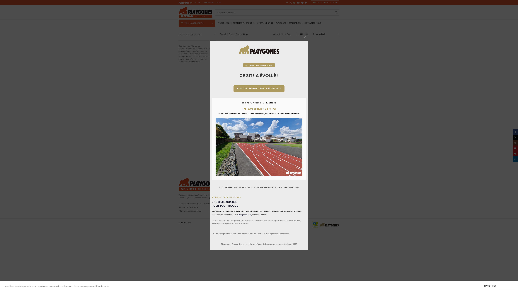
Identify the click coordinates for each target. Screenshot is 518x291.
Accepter (506, 286)
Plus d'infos (490, 286)
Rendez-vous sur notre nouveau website (259, 88)
